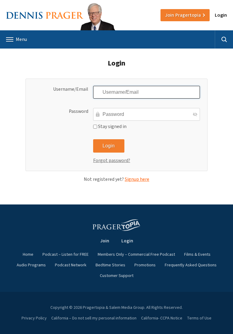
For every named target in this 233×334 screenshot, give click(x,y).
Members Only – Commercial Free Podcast (136, 254)
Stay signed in (112, 126)
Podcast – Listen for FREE (65, 254)
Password (78, 111)
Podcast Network (70, 265)
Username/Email (70, 89)
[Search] (224, 39)
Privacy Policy (34, 318)
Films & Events (197, 254)
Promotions (145, 265)
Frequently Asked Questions (191, 265)
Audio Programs (31, 265)
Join (183, 15)
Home (28, 254)
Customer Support (116, 276)
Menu (21, 39)
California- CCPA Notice (161, 318)
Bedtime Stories (110, 265)
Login (221, 15)
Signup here (137, 179)
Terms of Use (199, 318)
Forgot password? (111, 160)
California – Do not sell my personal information (94, 318)
